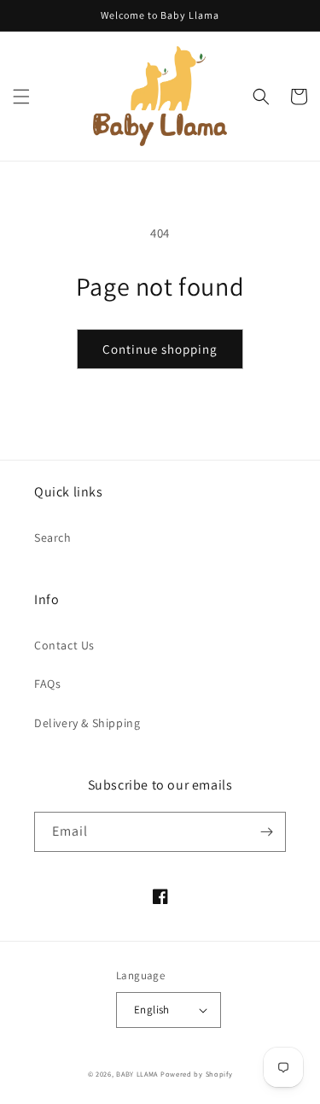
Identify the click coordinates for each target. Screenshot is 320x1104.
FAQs (47, 683)
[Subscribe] (266, 832)
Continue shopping (160, 349)
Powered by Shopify (196, 1073)
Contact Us (64, 645)
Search (53, 537)
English (152, 1009)
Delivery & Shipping (87, 723)
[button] (21, 96)
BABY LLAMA (138, 1073)
